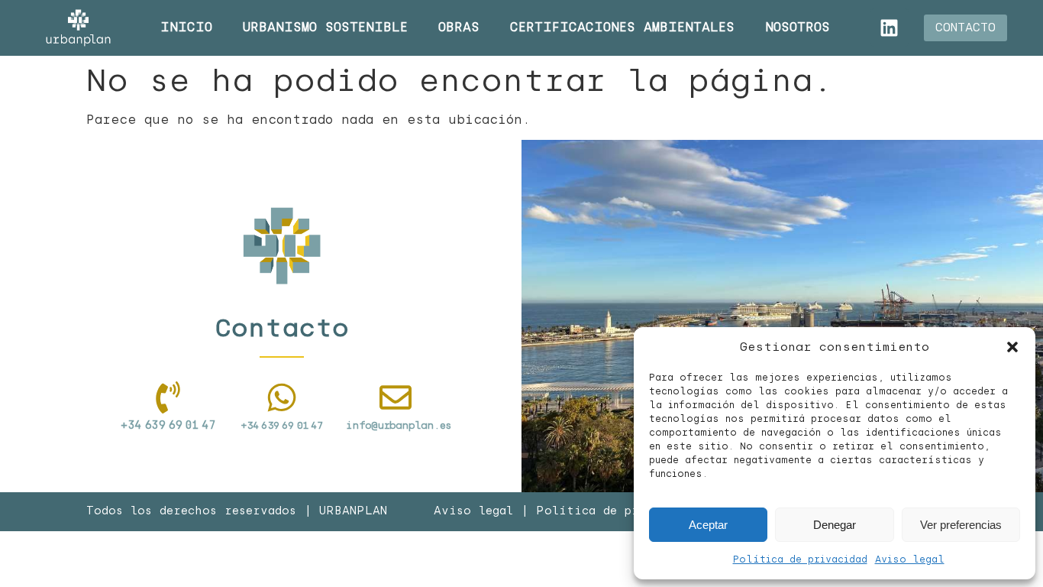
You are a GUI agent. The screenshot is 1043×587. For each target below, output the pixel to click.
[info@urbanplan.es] (395, 397)
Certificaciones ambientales (622, 27)
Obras (459, 27)
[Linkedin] (889, 27)
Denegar (834, 524)
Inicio (186, 27)
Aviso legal (910, 559)
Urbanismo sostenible (325, 27)
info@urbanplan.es (398, 425)
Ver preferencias (961, 524)
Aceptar (708, 524)
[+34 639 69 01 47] (282, 397)
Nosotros (797, 27)
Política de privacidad (800, 559)
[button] (1012, 347)
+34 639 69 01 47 (282, 425)
